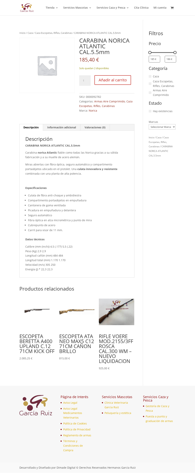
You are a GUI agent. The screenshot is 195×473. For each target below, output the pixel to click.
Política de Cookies (75, 423)
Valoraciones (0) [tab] (95, 127)
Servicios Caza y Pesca (111, 7)
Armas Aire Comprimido (109, 101)
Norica (93, 110)
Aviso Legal (70, 402)
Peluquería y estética (118, 413)
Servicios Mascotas (75, 7)
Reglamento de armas (77, 435)
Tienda (50, 7)
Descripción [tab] (31, 127)
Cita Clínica (141, 7)
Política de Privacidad (76, 429)
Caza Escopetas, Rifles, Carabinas (53, 33)
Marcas (153, 122)
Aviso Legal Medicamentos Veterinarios (72, 413)
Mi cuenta (159, 7)
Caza (30, 33)
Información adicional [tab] (61, 127)
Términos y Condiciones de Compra (73, 445)
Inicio (22, 33)
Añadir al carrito (113, 80)
